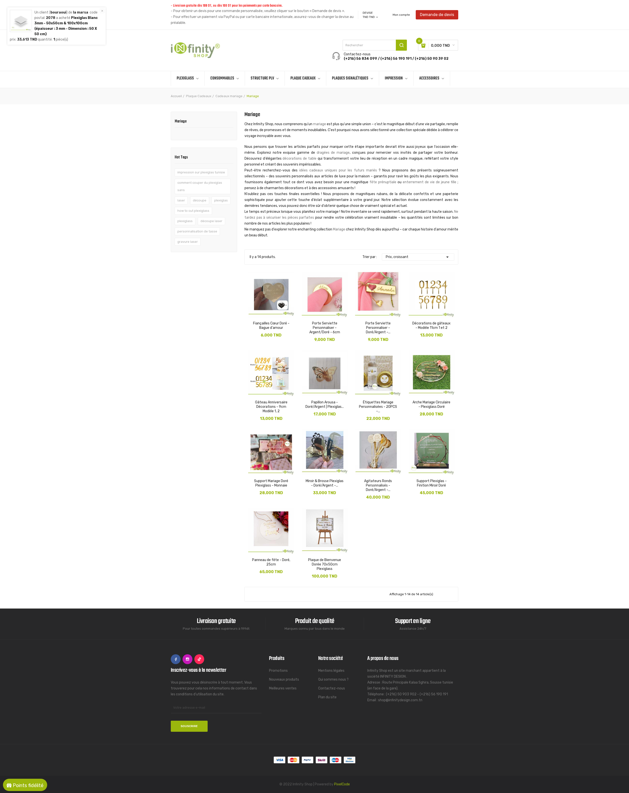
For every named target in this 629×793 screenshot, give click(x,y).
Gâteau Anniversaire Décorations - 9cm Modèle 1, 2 (271, 406)
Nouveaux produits (284, 679)
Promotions (278, 671)
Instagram (187, 659)
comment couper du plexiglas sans (199, 186)
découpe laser (211, 221)
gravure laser (187, 242)
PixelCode (342, 784)
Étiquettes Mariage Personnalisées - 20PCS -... (378, 406)
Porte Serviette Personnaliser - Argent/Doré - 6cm (324, 327)
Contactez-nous (331, 688)
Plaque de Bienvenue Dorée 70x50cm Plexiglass (324, 564)
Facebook (176, 659)
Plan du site (327, 697)
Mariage (181, 122)
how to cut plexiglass (193, 211)
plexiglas (221, 200)
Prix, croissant (418, 257)
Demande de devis (437, 14)
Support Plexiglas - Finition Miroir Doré (431, 483)
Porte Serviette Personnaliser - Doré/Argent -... (378, 327)
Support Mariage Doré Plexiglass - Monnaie (271, 483)
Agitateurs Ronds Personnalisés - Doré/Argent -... (378, 485)
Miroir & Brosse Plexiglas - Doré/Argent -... (324, 483)
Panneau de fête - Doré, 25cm (271, 562)
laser (181, 200)
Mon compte (401, 14)
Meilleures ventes (283, 688)
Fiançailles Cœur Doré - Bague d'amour (271, 325)
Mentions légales (331, 671)
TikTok (199, 659)
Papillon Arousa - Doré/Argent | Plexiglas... (324, 404)
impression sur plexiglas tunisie (201, 172)
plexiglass (185, 221)
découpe (199, 200)
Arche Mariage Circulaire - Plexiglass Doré (431, 404)
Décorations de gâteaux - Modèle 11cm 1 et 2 (431, 325)
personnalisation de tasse (197, 231)
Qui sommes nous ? (333, 679)
